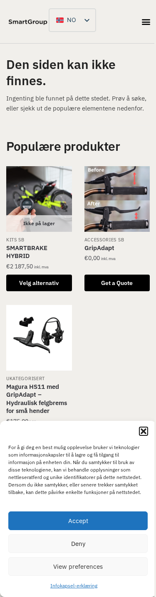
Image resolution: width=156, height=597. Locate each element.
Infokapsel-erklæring (73, 585)
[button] (143, 431)
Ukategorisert (25, 378)
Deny (78, 544)
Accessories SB (104, 240)
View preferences (78, 566)
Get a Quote (117, 283)
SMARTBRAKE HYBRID (26, 252)
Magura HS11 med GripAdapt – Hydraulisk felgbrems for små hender (36, 399)
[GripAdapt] (117, 199)
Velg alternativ (39, 283)
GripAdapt (99, 248)
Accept (78, 521)
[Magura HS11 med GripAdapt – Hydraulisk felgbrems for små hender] (39, 338)
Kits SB (15, 240)
